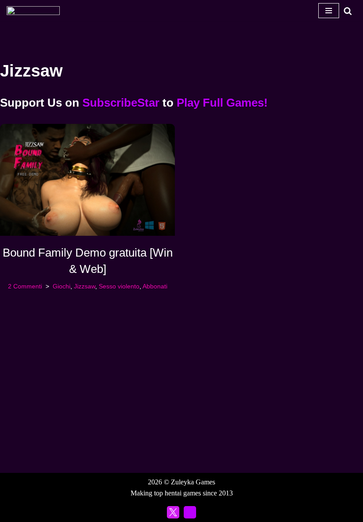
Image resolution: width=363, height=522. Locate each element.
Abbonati (155, 286)
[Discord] (190, 512)
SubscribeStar (120, 102)
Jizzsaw (84, 286)
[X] (173, 512)
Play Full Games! (222, 102)
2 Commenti (25, 286)
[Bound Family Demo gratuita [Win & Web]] (87, 180)
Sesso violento (119, 286)
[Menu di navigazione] (328, 10)
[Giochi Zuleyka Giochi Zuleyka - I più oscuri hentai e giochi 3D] (33, 10)
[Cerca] (348, 11)
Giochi (61, 286)
